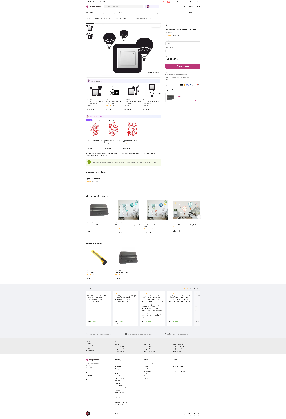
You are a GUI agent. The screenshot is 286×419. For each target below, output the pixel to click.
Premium (117, 397)
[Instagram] (190, 414)
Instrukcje (190, 1)
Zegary (148, 13)
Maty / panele (118, 341)
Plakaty (140, 13)
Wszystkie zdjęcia (153, 72)
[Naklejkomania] (99, 360)
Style (89, 120)
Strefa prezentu (191, 13)
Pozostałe (164, 13)
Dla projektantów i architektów (152, 364)
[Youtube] (194, 414)
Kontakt (146, 378)
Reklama (182, 13)
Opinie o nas (147, 376)
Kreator (178, 1)
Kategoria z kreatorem (121, 402)
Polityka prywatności (179, 371)
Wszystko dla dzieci (119, 351)
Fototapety (112, 13)
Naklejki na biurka (148, 349)
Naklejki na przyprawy (178, 341)
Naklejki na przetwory (178, 344)
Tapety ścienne (119, 385)
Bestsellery (118, 383)
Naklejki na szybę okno (149, 351)
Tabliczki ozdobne (90, 350)
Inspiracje (184, 1)
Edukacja (173, 13)
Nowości (173, 1)
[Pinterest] (198, 414)
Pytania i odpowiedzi (179, 364)
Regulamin (176, 369)
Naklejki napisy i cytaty (178, 346)
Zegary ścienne (119, 404)
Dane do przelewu (149, 371)
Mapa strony (176, 373)
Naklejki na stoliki (148, 346)
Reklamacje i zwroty (178, 366)
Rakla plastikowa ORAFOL (183, 94)
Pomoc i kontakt (197, 1)
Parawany (88, 348)
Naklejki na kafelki (119, 349)
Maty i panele (121, 13)
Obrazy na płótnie (109, 120)
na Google (197, 288)
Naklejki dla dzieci (89, 13)
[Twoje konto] (184, 6)
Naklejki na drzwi (148, 341)
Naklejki (102, 13)
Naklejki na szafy (148, 344)
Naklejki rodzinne (177, 351)
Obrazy (132, 13)
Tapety (156, 13)
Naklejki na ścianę (119, 346)
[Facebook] (186, 414)
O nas (145, 373)
